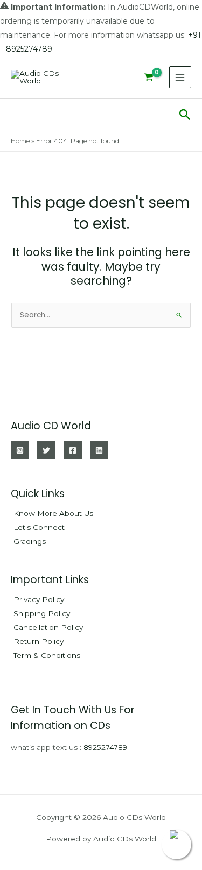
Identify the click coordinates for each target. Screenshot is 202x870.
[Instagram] (20, 450)
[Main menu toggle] (180, 77)
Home (20, 141)
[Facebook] (73, 450)
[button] (185, 115)
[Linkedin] (99, 450)
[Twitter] (46, 450)
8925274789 (105, 747)
